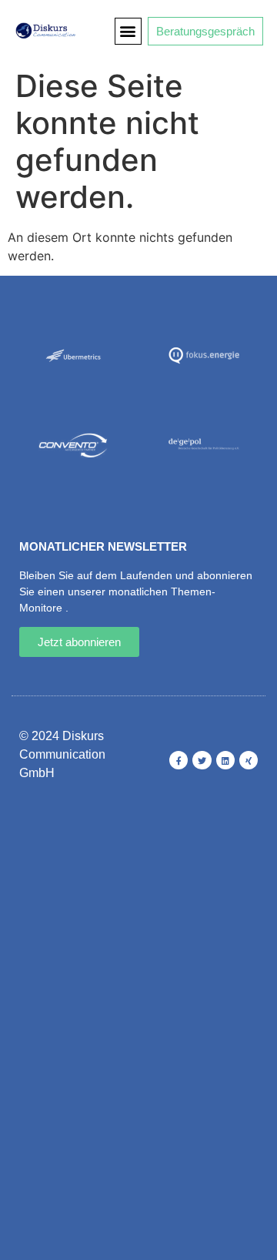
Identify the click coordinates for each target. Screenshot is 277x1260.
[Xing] (248, 760)
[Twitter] (201, 760)
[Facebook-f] (178, 760)
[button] (128, 31)
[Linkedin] (225, 760)
